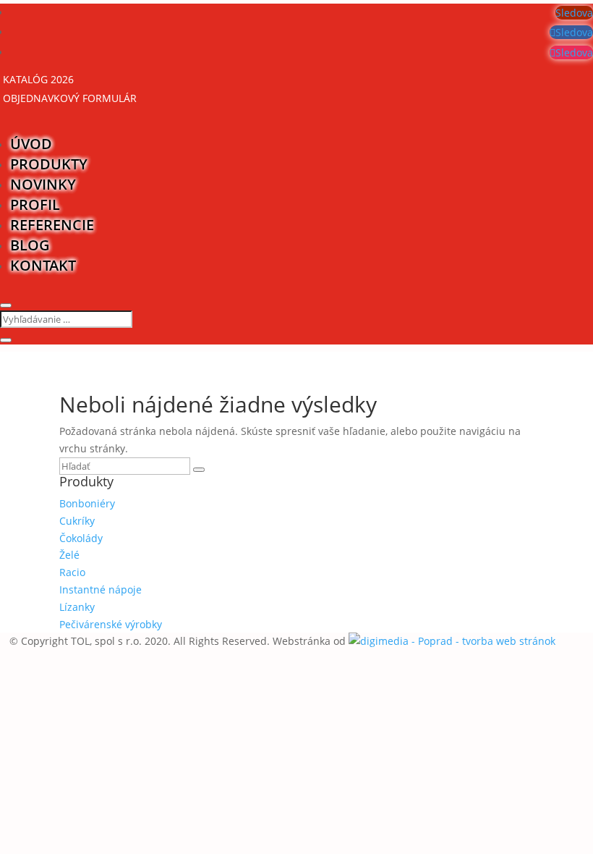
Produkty (49, 164)
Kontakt (43, 265)
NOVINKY (43, 184)
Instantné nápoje (100, 589)
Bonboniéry (87, 503)
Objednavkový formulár (70, 98)
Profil (35, 204)
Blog (30, 245)
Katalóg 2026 (38, 79)
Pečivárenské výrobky (110, 624)
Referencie (52, 224)
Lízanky (77, 607)
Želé (69, 555)
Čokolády (81, 538)
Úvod (31, 143)
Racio (72, 572)
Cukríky (77, 521)
